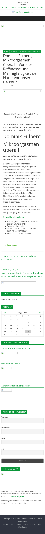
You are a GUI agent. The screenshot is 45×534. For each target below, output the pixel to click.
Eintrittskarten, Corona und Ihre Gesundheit (18, 258)
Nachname (5, 428)
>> (40, 312)
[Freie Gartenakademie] (3, 18)
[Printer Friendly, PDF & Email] (10, 245)
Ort (2, 449)
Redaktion (20, 86)
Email (3, 438)
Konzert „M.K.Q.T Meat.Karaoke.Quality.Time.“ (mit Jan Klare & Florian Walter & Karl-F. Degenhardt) (22, 273)
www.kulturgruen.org (19, 496)
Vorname (4, 417)
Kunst (6, 52)
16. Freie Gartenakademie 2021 (29, 52)
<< (5, 312)
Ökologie (14, 52)
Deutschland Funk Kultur (14, 217)
